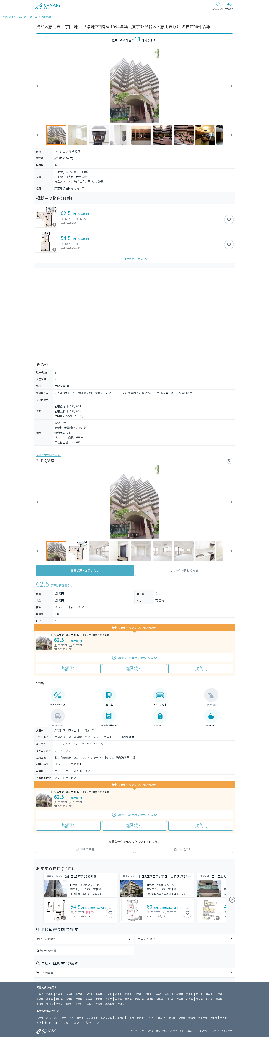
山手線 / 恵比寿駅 (65, 172)
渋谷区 (33, 16)
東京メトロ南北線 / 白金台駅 (72, 181)
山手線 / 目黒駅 (64, 177)
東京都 (22, 16)
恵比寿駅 (46, 16)
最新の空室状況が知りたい (137, 657)
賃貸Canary (8, 16)
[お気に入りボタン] (229, 219)
